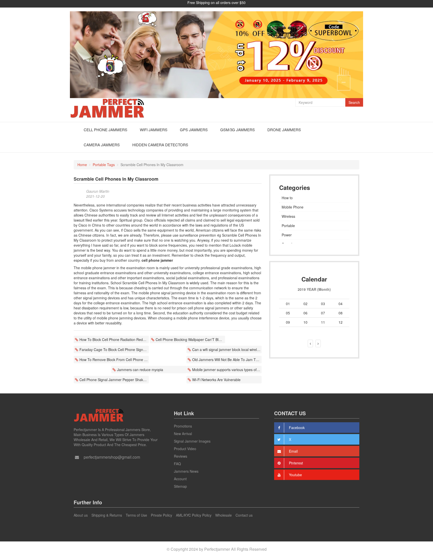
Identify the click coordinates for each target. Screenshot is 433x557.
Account (180, 478)
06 (305, 312)
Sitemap (180, 486)
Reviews (180, 456)
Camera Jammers (102, 144)
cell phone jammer (157, 260)
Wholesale (223, 515)
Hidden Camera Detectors (160, 144)
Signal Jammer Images (192, 441)
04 (341, 303)
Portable (288, 225)
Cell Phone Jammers (105, 129)
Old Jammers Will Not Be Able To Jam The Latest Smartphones (227, 359)
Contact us (244, 515)
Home (82, 164)
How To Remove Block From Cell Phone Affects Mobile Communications (114, 359)
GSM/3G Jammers (237, 129)
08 (341, 312)
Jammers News (186, 471)
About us (81, 515)
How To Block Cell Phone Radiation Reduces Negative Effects (114, 339)
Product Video (185, 448)
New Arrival (183, 433)
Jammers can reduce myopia (140, 369)
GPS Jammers (194, 129)
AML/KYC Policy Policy (193, 515)
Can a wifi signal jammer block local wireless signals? (227, 349)
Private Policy (161, 515)
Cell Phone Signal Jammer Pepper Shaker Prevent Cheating (114, 379)
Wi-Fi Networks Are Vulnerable (216, 379)
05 (288, 312)
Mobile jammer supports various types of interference (227, 369)
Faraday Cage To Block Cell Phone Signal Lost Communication (114, 349)
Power (287, 234)
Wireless (288, 216)
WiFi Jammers (153, 129)
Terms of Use (136, 515)
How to (287, 197)
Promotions (183, 426)
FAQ (177, 463)
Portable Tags (104, 164)
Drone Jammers (284, 129)
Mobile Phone (292, 207)
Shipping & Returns (106, 515)
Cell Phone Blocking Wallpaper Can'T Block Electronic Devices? (190, 339)
